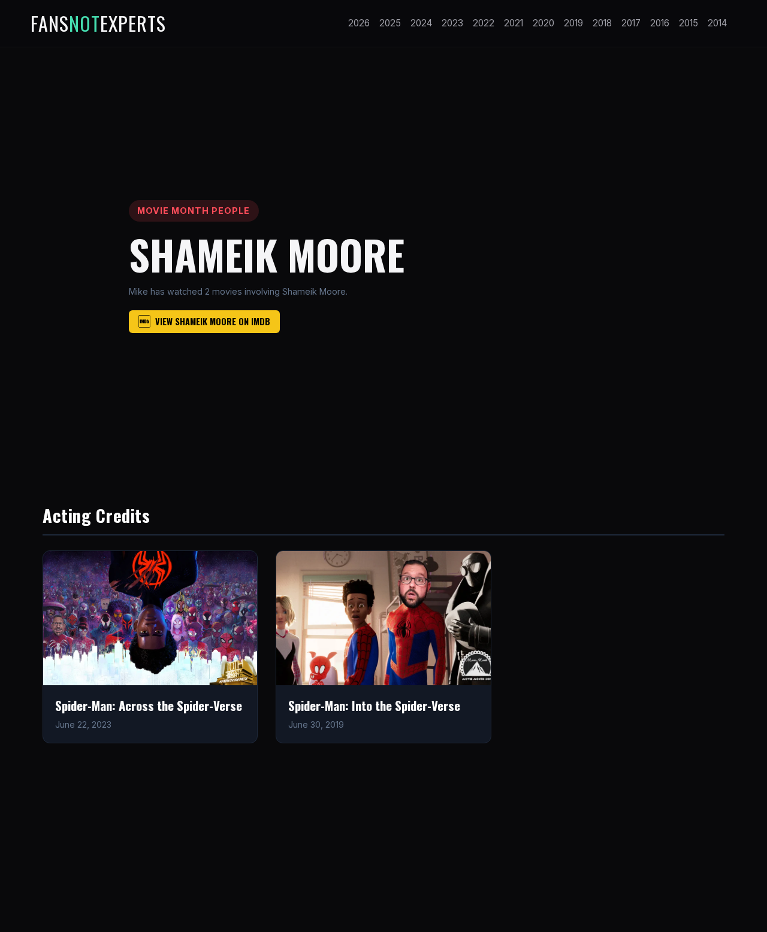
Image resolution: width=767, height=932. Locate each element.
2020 (543, 23)
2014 (717, 23)
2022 (483, 23)
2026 (359, 23)
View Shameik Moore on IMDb (212, 321)
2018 (602, 23)
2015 (688, 23)
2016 (659, 23)
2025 (390, 23)
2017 (631, 23)
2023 (452, 23)
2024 (421, 23)
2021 (513, 23)
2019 (573, 23)
